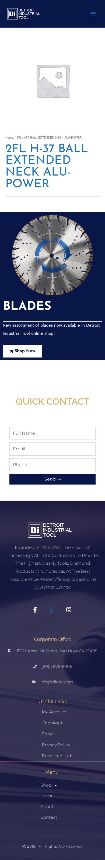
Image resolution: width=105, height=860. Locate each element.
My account (54, 711)
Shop (47, 733)
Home (9, 138)
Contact (48, 817)
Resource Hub (57, 755)
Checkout (52, 722)
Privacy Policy (56, 744)
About (47, 806)
